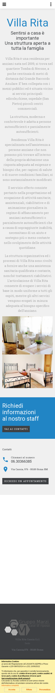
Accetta (11, 690)
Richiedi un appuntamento (25, 481)
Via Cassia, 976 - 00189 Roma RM (29, 469)
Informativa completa (10, 685)
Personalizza (44, 690)
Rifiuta (29, 690)
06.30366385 (21, 461)
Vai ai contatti (16, 428)
